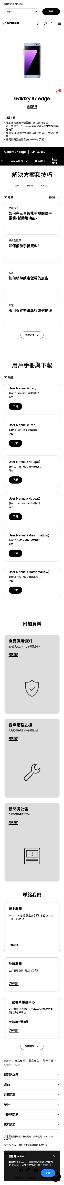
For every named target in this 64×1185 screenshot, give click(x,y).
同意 (48, 1172)
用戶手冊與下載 (19, 161)
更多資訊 (40, 161)
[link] (57, 92)
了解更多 (14, 944)
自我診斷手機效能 (18, 1021)
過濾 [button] (10, 197)
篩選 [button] (10, 377)
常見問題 (29, 186)
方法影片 (44, 186)
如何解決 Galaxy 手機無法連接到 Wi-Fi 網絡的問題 (32, 134)
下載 (15, 406)
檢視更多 (30, 1046)
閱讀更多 (13, 654)
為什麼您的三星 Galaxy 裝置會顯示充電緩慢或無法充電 (32, 128)
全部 (17, 186)
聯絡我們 (54, 161)
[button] (32, 216)
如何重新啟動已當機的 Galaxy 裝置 (25, 139)
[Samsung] (10, 23)
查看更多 (47, 1165)
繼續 (51, 11)
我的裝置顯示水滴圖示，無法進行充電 (27, 122)
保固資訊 (32, 106)
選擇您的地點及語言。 (14, 4)
